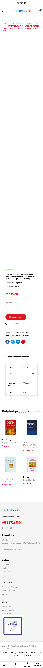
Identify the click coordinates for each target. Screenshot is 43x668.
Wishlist (37, 666)
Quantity (8, 303)
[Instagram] (21, 3)
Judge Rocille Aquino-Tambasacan (10, 480)
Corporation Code (12, 335)
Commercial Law (31, 23)
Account (16, 666)
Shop (5, 666)
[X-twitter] (25, 3)
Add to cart (17, 317)
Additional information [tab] (17, 356)
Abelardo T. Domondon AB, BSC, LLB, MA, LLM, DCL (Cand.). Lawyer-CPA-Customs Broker (31, 445)
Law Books (15, 23)
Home (4, 23)
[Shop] (5, 664)
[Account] (16, 664)
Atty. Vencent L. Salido (10, 443)
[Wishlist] (37, 664)
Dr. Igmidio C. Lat (29, 480)
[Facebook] (18, 3)
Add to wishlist (13, 324)
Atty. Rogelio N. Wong (19, 283)
